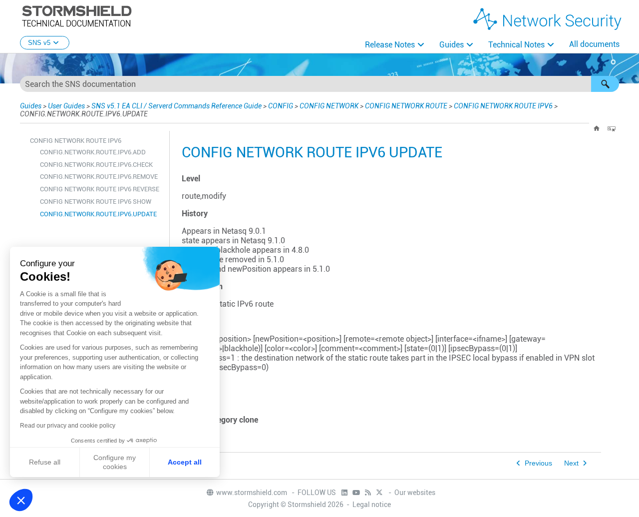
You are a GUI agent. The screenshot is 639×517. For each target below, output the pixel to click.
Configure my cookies (114, 462)
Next (571, 463)
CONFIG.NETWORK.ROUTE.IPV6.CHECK (96, 164)
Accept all (185, 462)
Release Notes (390, 44)
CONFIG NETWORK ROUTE (406, 106)
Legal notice (371, 505)
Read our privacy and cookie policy (67, 425)
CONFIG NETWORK (329, 106)
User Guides (66, 106)
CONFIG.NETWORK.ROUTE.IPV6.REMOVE (99, 176)
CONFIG (280, 106)
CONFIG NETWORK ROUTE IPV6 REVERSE (99, 189)
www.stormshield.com (252, 493)
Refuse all (44, 462)
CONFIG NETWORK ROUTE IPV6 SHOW (95, 201)
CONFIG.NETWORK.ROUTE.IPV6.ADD (93, 152)
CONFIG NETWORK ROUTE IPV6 (503, 106)
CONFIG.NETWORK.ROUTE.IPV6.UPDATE (98, 214)
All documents (594, 44)
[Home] (596, 128)
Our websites (414, 493)
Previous (538, 463)
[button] (605, 84)
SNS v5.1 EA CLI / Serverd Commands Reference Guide (176, 106)
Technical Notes (516, 44)
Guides (451, 44)
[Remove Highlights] (611, 128)
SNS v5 (39, 42)
